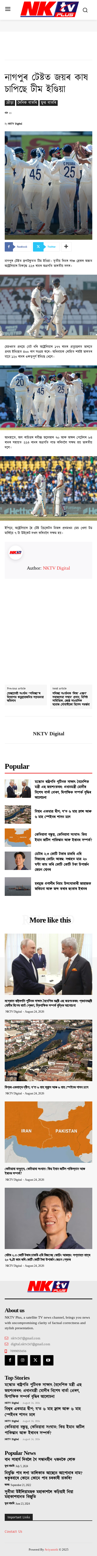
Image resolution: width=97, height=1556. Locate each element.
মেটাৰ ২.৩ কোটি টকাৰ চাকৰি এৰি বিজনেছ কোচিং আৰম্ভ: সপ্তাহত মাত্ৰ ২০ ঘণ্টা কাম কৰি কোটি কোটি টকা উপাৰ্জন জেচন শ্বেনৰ (62, 862)
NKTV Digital (15, 124)
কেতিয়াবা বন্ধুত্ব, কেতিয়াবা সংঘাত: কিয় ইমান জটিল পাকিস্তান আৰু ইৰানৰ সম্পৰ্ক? (63, 837)
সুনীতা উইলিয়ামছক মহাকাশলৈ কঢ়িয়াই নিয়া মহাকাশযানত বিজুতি (39, 1494)
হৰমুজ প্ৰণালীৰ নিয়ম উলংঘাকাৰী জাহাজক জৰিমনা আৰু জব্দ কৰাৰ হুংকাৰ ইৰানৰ (63, 886)
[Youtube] (48, 1360)
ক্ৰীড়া (10, 103)
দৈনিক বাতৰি (27, 103)
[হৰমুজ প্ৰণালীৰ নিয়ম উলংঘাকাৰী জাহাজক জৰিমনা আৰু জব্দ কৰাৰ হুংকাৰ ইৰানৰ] (18, 886)
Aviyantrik (51, 1549)
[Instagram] (22, 1360)
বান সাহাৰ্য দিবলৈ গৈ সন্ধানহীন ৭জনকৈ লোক (40, 1460)
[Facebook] (10, 1360)
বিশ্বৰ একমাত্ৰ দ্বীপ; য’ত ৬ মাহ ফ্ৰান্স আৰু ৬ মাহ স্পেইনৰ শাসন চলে (63, 814)
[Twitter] (35, 1360)
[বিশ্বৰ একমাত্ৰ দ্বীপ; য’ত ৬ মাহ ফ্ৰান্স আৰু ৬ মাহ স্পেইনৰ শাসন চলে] (18, 814)
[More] (66, 247)
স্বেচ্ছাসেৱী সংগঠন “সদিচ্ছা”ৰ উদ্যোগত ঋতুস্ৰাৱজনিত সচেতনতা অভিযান (25, 697)
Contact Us (13, 1531)
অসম (7, 1485)
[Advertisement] (48, 627)
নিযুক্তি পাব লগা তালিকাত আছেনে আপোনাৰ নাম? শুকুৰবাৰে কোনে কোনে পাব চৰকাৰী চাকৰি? (43, 1476)
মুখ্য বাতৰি (48, 103)
